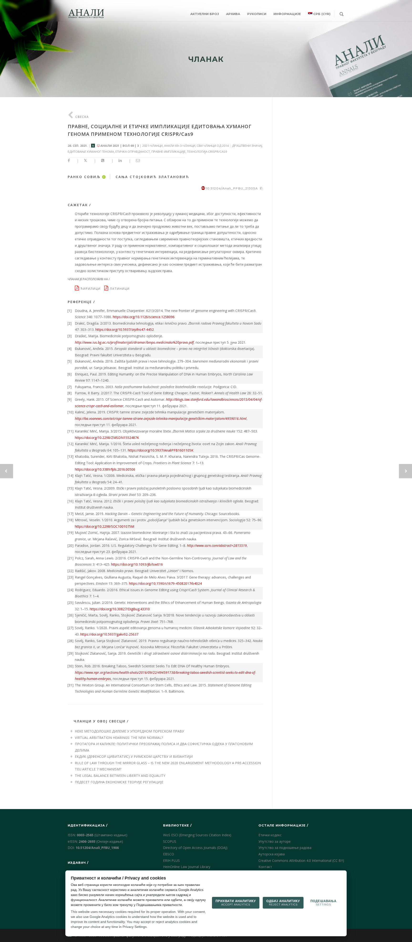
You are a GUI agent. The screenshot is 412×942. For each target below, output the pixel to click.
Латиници (120, 289)
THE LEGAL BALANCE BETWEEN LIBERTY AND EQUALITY (120, 775)
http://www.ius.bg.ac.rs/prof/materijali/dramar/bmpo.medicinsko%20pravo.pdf (134, 342)
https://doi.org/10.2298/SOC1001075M (104, 526)
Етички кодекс (270, 835)
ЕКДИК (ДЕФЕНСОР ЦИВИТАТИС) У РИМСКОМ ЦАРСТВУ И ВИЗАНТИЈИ (134, 756)
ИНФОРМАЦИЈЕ (287, 14)
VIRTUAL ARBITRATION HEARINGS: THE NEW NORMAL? (119, 737)
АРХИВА (233, 14)
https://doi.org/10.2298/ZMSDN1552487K (107, 437)
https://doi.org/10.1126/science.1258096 (144, 317)
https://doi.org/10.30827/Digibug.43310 (120, 609)
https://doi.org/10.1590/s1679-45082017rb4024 (165, 583)
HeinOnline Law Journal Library (186, 866)
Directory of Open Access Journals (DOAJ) (195, 847)
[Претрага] (341, 14)
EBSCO (168, 854)
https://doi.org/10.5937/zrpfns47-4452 (124, 329)
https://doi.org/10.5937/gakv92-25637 (109, 634)
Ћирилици (91, 289)
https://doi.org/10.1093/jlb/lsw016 (137, 564)
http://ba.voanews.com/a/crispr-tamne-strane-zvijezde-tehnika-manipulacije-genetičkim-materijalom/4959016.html (161, 418)
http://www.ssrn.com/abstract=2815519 (217, 545)
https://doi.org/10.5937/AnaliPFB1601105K (160, 450)
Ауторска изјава (271, 854)
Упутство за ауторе (274, 841)
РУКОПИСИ (256, 14)
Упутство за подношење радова (284, 847)
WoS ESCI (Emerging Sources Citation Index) (197, 835)
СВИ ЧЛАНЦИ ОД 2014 (213, 145)
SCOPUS (169, 841)
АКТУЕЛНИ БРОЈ (204, 14)
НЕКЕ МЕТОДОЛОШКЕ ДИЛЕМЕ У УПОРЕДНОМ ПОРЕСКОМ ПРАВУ (129, 731)
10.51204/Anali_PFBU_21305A (232, 188)
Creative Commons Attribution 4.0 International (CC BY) (301, 860)
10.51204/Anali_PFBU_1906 (97, 847)
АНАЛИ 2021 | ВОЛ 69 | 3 (119, 145)
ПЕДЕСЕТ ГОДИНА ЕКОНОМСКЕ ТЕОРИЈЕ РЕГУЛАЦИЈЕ (119, 782)
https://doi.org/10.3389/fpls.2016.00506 (105, 469)
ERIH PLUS (171, 860)
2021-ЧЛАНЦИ (152, 145)
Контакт (265, 866)
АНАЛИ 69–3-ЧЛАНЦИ (179, 145)
